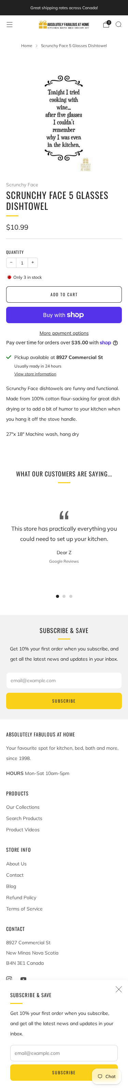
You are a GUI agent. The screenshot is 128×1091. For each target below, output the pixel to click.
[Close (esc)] (119, 989)
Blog (11, 886)
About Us (16, 864)
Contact (15, 875)
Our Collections (23, 807)
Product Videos (23, 830)
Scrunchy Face (22, 184)
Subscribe (64, 1072)
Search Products (24, 818)
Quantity (15, 252)
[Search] (118, 24)
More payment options (64, 333)
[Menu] (9, 24)
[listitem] (64, 8)
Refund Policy (21, 897)
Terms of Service (24, 909)
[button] (57, 596)
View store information (35, 373)
